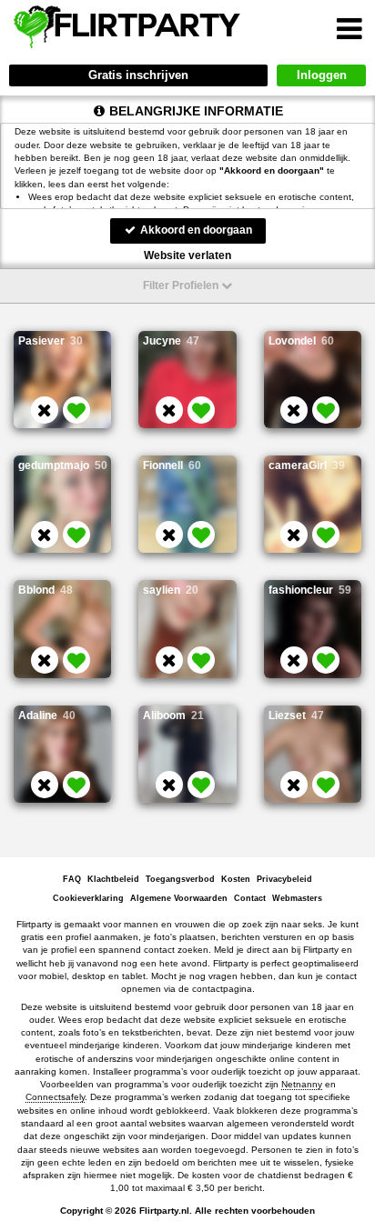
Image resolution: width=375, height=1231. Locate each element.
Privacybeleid (284, 879)
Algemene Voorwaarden (179, 898)
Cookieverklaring (88, 898)
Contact (250, 898)
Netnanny (301, 1084)
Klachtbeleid (113, 879)
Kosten (235, 879)
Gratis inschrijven (138, 75)
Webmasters (297, 898)
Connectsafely (55, 1097)
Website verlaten (187, 255)
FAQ (72, 879)
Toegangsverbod (180, 879)
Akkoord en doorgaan (194, 230)
